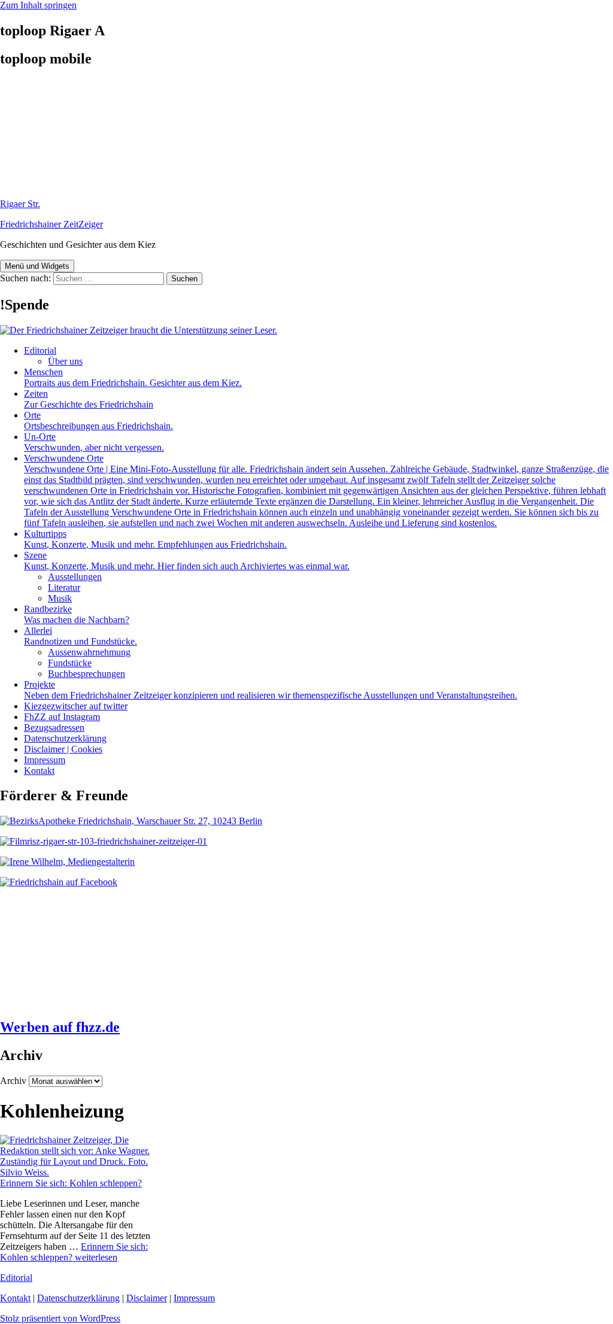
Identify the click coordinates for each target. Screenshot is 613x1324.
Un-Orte (94, 442)
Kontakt (39, 771)
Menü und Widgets (37, 266)
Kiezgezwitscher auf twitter (76, 706)
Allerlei (80, 635)
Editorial (40, 350)
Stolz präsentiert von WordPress (60, 1318)
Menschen (133, 377)
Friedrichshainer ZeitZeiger (51, 224)
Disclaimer (146, 1298)
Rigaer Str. (20, 204)
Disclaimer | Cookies (63, 749)
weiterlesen (74, 1251)
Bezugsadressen (54, 727)
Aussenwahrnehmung (89, 652)
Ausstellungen (75, 577)
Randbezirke (76, 614)
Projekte (270, 689)
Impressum (44, 760)
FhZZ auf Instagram (62, 717)
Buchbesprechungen (86, 674)
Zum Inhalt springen (38, 5)
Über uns (65, 361)
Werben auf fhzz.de (60, 1027)
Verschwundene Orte (316, 490)
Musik (60, 598)
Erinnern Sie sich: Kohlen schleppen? (71, 1183)
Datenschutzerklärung (65, 738)
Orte (98, 420)
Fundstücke (70, 663)
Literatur (64, 587)
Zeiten (88, 398)
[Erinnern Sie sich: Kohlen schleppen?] (76, 1172)
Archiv (13, 1081)
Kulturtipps (155, 539)
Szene (187, 560)
